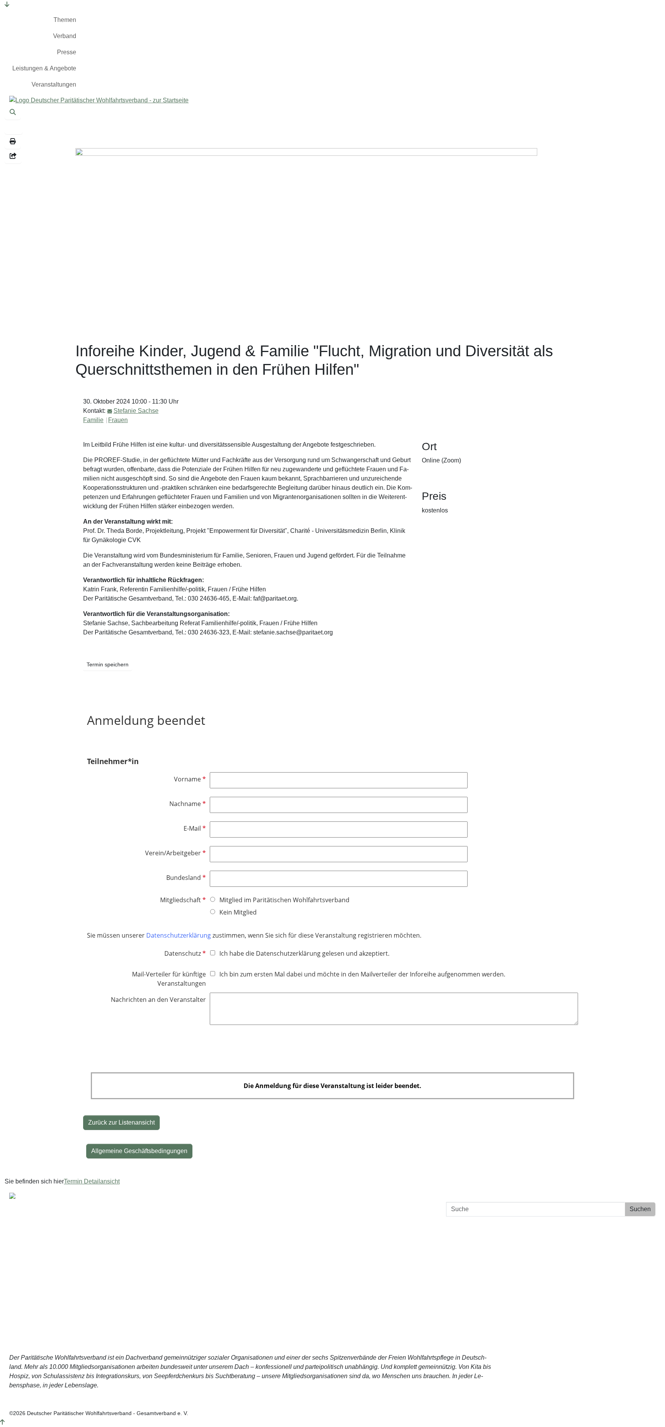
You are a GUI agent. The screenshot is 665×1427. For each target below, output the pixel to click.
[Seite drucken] (13, 141)
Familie (93, 420)
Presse (66, 52)
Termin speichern (108, 664)
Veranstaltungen (54, 84)
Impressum (503, 1255)
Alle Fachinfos (253, 1209)
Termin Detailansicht (92, 1181)
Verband (64, 36)
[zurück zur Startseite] (99, 100)
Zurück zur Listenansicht (121, 1122)
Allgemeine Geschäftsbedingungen (139, 1151)
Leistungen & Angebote (44, 68)
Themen (64, 20)
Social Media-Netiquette (485, 1270)
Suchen (640, 1209)
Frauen (118, 420)
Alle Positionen (255, 1240)
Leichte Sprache (256, 1271)
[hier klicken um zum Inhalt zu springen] (7, 4)
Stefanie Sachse (136, 410)
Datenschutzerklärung (488, 1239)
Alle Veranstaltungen (262, 1255)
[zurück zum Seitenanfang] (2, 1422)
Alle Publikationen (259, 1225)
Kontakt (508, 1224)
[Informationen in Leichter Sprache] (14, 127)
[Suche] (13, 112)
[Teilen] (13, 156)
